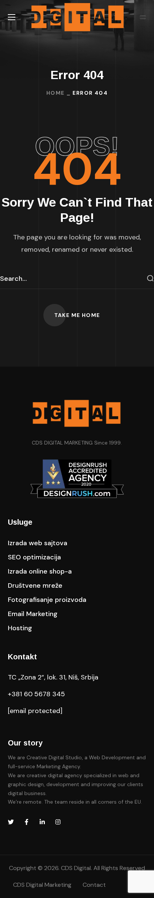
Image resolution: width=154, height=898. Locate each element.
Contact (94, 885)
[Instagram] (58, 822)
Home (55, 93)
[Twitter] (11, 822)
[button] (77, 315)
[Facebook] (27, 822)
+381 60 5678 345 (36, 694)
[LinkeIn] (42, 822)
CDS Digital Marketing (42, 885)
